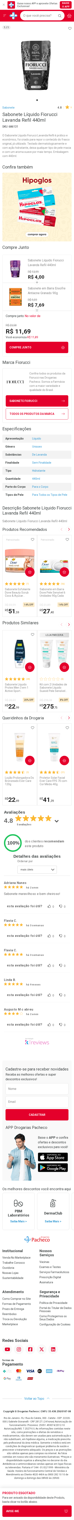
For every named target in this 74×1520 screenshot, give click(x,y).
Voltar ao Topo (34, 1398)
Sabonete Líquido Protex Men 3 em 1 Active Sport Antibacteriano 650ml (18, 688)
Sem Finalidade (41, 462)
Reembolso (9, 1314)
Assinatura (46, 1282)
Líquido (36, 438)
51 (12, 611)
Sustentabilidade (12, 1278)
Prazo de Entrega (13, 1309)
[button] (37, 65)
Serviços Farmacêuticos (54, 1272)
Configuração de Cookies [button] (54, 1324)
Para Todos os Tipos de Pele (49, 494)
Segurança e (49, 1294)
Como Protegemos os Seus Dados (53, 1318)
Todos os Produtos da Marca (31, 413)
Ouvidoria (8, 1267)
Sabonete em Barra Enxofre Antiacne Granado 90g (47, 290)
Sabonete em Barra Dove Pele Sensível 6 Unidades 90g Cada (52, 592)
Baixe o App (65, 5)
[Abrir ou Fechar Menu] (4, 15)
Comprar (26, 571)
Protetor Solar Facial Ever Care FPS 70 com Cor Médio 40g (53, 781)
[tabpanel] (37, 65)
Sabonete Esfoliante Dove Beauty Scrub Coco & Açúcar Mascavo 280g (17, 592)
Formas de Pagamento (16, 1303)
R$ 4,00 (36, 277)
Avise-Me (12, 1511)
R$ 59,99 (10, 604)
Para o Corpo (40, 486)
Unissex (37, 446)
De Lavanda (39, 454)
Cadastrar (37, 1114)
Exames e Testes (50, 1267)
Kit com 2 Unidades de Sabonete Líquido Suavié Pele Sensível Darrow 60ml (53, 688)
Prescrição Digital (50, 1277)
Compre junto (20, 347)
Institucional (12, 1251)
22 (12, 706)
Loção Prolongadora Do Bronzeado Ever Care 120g (19, 781)
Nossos (46, 1253)
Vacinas (44, 1261)
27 (47, 611)
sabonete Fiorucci (23, 400)
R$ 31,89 (45, 604)
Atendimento (13, 1292)
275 (48, 706)
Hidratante (38, 470)
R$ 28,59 (10, 700)
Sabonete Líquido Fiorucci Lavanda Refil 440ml (46, 262)
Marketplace (10, 1324)
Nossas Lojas (10, 1272)
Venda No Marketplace (16, 1257)
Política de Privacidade (53, 1302)
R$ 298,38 (46, 700)
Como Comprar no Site (16, 1298)
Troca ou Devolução (14, 1319)
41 (47, 800)
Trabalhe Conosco (13, 1262)
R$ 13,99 (33, 271)
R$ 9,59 (32, 299)
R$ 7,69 (36, 305)
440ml (36, 478)
